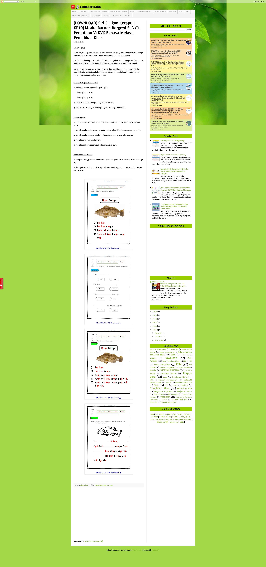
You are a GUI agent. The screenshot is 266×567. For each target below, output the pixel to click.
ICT (191, 361)
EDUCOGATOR (162, 422)
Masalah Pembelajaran (168, 380)
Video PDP (153, 402)
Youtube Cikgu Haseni (182, 419)
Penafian (128, 15)
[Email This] (75, 42)
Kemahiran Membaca (169, 370)
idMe (182, 422)
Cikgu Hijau (83, 12)
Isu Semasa (96, 15)
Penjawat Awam (184, 391)
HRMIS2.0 (163, 414)
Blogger (156, 550)
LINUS (132, 12)
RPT (187, 12)
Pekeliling (184, 385)
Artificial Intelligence (158, 349)
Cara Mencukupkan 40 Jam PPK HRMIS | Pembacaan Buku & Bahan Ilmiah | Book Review (167, 86)
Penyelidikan (159, 394)
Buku (180, 12)
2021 (155, 330)
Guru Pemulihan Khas (171, 361)
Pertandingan (173, 394)
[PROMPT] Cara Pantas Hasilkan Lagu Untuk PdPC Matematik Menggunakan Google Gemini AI (166, 52)
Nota (156, 385)
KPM (179, 364)
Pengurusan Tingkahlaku (164, 392)
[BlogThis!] (77, 42)
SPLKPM (175, 417)
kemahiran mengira (168, 402)
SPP (156, 414)
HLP (184, 361)
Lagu (165, 377)
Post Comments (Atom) (93, 541)
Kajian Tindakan (184, 367)
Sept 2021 (159, 340)
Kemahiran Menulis (169, 374)
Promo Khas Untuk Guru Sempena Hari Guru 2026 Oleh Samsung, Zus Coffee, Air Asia (167, 122)
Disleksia (153, 358)
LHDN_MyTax (185, 417)
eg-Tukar (154, 417)
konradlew (138, 550)
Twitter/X (169, 419)
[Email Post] (91, 485)
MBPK (151, 380)
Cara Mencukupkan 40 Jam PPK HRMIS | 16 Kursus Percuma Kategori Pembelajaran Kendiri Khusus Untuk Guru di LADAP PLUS (168, 98)
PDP (166, 385)
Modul (168, 383)
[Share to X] (79, 42)
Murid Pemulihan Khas (183, 383)
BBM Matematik (160, 12)
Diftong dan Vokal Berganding (172, 141)
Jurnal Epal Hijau (158, 282)
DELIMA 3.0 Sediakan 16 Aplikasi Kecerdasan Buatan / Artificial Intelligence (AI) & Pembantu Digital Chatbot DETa (167, 64)
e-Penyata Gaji (165, 417)
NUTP (180, 414)
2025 (155, 315)
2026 (155, 312)
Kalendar (153, 370)
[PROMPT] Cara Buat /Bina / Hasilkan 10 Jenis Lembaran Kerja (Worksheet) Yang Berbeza (168, 41)
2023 (155, 322)
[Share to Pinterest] (83, 42)
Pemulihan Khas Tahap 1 (99, 12)
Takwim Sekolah (179, 399)
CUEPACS (186, 414)
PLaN (175, 385)
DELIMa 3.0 (174, 422)
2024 (155, 319)
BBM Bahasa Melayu (144, 12)
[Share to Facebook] (81, 42)
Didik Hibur (185, 355)
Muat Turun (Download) (80, 15)
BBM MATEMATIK (167, 352)
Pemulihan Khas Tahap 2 (118, 12)
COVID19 (106, 15)
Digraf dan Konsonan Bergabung (173, 155)
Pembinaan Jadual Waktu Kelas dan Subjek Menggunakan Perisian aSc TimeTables (174, 206)
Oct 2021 (159, 337)
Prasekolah (165, 397)
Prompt (164, 400)
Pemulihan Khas (159, 388)
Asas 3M (174, 349)
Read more (159, 47)
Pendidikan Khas (184, 388)
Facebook (160, 419)
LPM (170, 414)
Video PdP (172, 12)
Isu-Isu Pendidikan (162, 364)
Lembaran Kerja (179, 377)
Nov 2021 (159, 333)
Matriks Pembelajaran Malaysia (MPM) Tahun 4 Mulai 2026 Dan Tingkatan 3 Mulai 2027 (167, 75)
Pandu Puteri (117, 15)
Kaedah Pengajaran (166, 367)
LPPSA (152, 419)
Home (74, 12)
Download (171, 358)
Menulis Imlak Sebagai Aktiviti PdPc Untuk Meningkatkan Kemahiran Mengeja (174, 171)
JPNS (174, 414)
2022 (155, 326)
